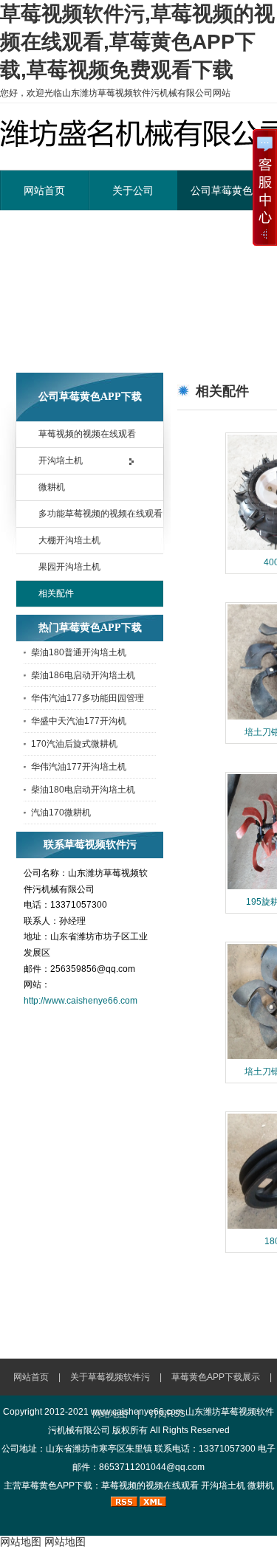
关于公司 (133, 190)
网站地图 (20, 1542)
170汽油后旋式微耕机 (74, 744)
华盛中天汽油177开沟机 (78, 721)
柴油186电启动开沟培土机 (83, 675)
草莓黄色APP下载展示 (215, 1377)
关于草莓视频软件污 (110, 1377)
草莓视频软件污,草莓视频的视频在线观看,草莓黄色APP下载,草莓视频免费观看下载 (137, 41)
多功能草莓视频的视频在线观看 (100, 513)
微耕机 (51, 487)
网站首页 (44, 190)
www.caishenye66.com (137, 1412)
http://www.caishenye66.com (80, 1001)
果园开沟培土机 (69, 567)
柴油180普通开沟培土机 (78, 652)
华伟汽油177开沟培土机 (78, 767)
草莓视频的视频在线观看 (87, 434)
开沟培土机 (60, 460)
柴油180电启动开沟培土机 (83, 789)
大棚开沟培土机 (69, 540)
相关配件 (56, 593)
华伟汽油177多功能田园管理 (87, 698)
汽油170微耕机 (61, 812)
